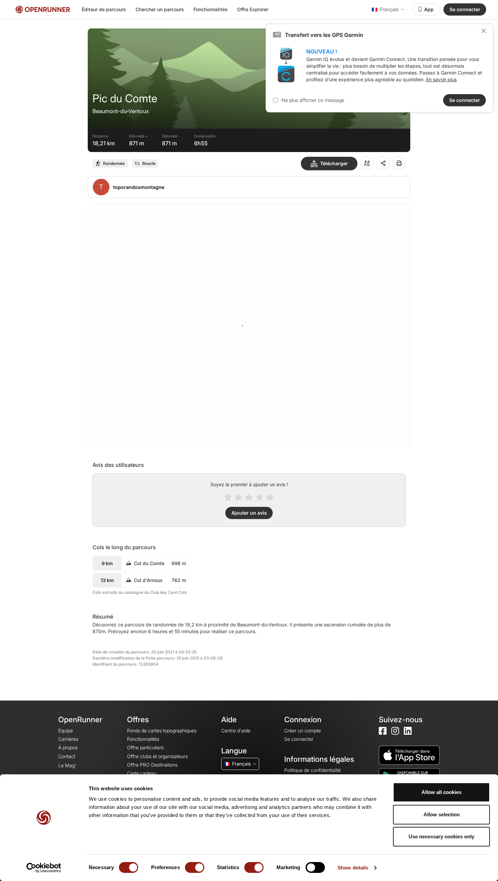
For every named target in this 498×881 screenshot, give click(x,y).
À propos (68, 747)
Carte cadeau (142, 773)
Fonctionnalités (210, 9)
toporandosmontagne (138, 187)
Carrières (68, 739)
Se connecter (465, 9)
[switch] (194, 867)
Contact (66, 756)
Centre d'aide (235, 730)
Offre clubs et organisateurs (157, 756)
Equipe (65, 730)
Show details (352, 868)
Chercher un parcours (160, 9)
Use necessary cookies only (441, 836)
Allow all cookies (441, 792)
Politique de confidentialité (312, 770)
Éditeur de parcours (104, 9)
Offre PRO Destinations (152, 765)
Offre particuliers (145, 747)
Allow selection (441, 814)
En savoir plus (441, 79)
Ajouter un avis (249, 513)
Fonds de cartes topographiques (161, 730)
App (429, 9)
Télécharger (334, 163)
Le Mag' (67, 765)
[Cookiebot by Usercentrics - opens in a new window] (44, 868)
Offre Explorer (252, 9)
